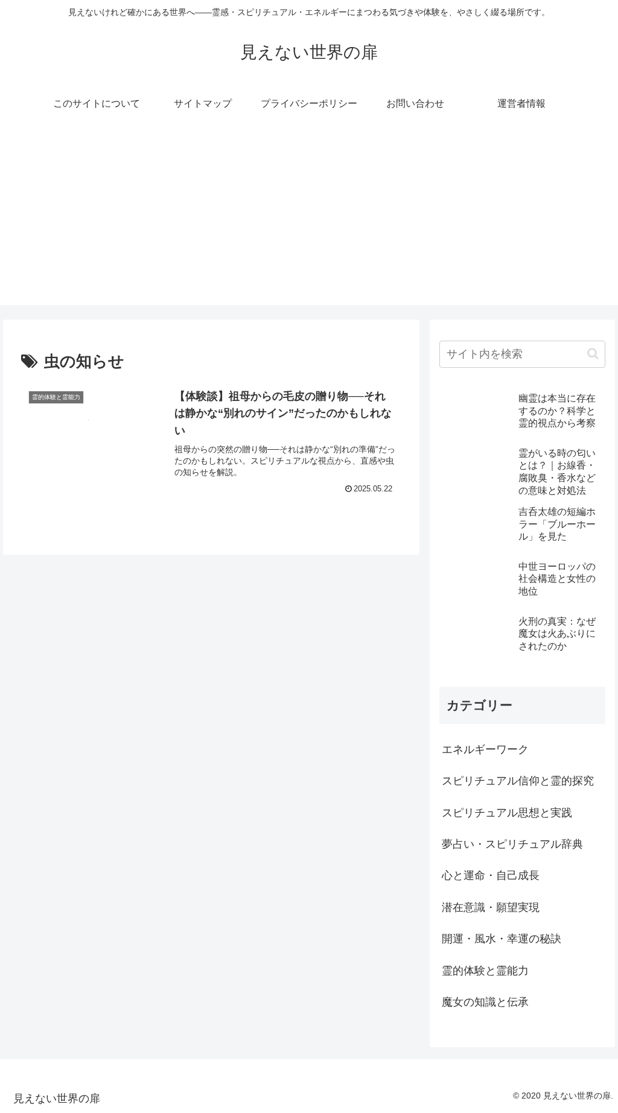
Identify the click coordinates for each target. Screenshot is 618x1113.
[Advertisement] (309, 220)
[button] (593, 354)
